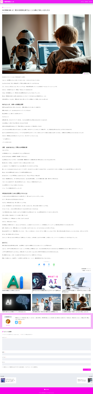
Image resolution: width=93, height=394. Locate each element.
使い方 (89, 270)
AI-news (86, 1)
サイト (3, 362)
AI (86, 270)
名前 (3, 352)
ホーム (82, 1)
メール (4, 357)
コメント (4, 337)
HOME (47, 389)
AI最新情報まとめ (8, 1)
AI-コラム (90, 1)
